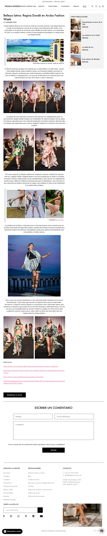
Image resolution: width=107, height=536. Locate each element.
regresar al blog (14, 395)
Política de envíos (34, 493)
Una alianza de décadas (91, 59)
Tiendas (31, 486)
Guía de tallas (8, 493)
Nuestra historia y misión (36, 473)
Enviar (53, 450)
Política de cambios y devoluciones (40, 489)
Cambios (6, 479)
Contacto (6, 476)
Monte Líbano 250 (74, 480)
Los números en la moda (91, 35)
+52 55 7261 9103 (71, 473)
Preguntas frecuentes (10, 486)
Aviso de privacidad (60, 530)
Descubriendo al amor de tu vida (92, 23)
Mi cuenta (6, 473)
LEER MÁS (85, 27)
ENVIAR (40, 510)
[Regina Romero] (12, 6)
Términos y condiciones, (48, 530)
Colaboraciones (33, 479)
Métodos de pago (9, 499)
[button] (92, 6)
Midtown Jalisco (72, 484)
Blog (29, 476)
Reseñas (6, 496)
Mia (57, 220)
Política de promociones (36, 496)
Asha (62, 220)
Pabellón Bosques (74, 482)
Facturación (7, 483)
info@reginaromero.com (73, 475)
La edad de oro (87, 47)
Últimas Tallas (8, 489)
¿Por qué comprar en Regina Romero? (41, 483)
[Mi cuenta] (99, 6)
